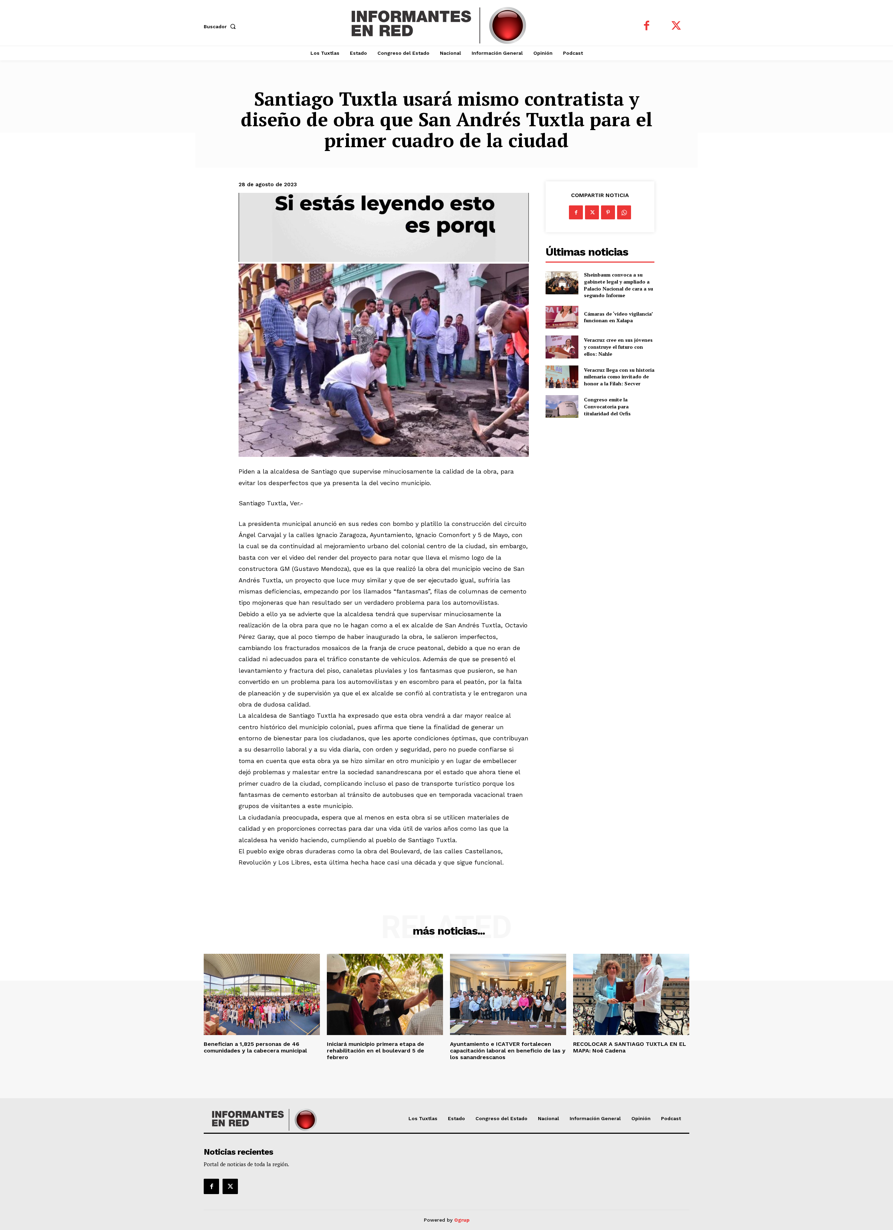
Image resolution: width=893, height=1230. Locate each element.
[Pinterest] (608, 212)
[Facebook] (646, 26)
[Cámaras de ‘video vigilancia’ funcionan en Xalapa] (562, 317)
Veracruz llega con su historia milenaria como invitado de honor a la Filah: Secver (619, 377)
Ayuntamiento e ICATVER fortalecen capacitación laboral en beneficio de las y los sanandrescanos (507, 1051)
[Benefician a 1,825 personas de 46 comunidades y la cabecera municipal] (262, 994)
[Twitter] (676, 26)
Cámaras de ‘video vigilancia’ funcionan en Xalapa (618, 317)
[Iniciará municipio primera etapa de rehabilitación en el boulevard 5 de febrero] (385, 994)
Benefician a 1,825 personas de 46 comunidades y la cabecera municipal (257, 1047)
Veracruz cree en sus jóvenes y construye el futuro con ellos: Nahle (618, 347)
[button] (221, 26)
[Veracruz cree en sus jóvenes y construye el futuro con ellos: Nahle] (562, 346)
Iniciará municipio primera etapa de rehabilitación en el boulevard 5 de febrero (375, 1051)
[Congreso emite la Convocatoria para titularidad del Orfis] (562, 406)
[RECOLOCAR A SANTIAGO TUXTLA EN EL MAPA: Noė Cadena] (631, 994)
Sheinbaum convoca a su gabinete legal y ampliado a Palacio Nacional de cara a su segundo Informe (618, 285)
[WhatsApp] (624, 212)
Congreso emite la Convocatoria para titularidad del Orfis (607, 406)
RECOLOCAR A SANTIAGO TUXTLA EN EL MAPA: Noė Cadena (629, 1047)
